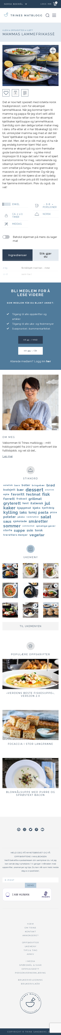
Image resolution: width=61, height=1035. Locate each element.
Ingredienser (17, 255)
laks (23, 512)
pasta (43, 512)
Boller (26, 485)
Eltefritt (49, 490)
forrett (9, 499)
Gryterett (12, 503)
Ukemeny (30, 946)
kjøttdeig (48, 507)
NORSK (47, 214)
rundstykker (32, 517)
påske (21, 517)
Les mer (7, 456)
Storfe (7, 530)
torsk (39, 530)
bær (20, 490)
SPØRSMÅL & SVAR (30, 965)
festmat (33, 494)
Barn (17, 485)
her (48, 361)
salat (46, 517)
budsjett (9, 489)
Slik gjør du (46, 255)
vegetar (37, 535)
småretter (38, 521)
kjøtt (30, 30)
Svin (30, 530)
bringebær (38, 485)
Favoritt (17, 494)
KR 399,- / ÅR (30, 351)
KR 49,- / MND (30, 340)
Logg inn (46, 4)
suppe (19, 530)
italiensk (36, 503)
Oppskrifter (18, 30)
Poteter (9, 517)
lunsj (33, 512)
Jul (47, 503)
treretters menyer (15, 534)
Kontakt (30, 931)
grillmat (35, 499)
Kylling (10, 512)
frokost (21, 498)
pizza (53, 512)
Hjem (5, 30)
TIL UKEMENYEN (30, 626)
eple (6, 494)
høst (25, 503)
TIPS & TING (31, 950)
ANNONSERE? (30, 935)
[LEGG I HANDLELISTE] (24, 92)
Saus (7, 521)
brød (51, 485)
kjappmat (24, 507)
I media (30, 961)
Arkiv (30, 954)
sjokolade (20, 521)
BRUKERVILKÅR (30, 983)
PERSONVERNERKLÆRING (30, 973)
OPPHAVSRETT (30, 969)
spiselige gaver (46, 526)
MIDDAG (17, 224)
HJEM (30, 924)
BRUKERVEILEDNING (30, 980)
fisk (46, 494)
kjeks (37, 507)
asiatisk (8, 485)
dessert (34, 490)
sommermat (28, 526)
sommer (12, 526)
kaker (9, 508)
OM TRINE (30, 927)
